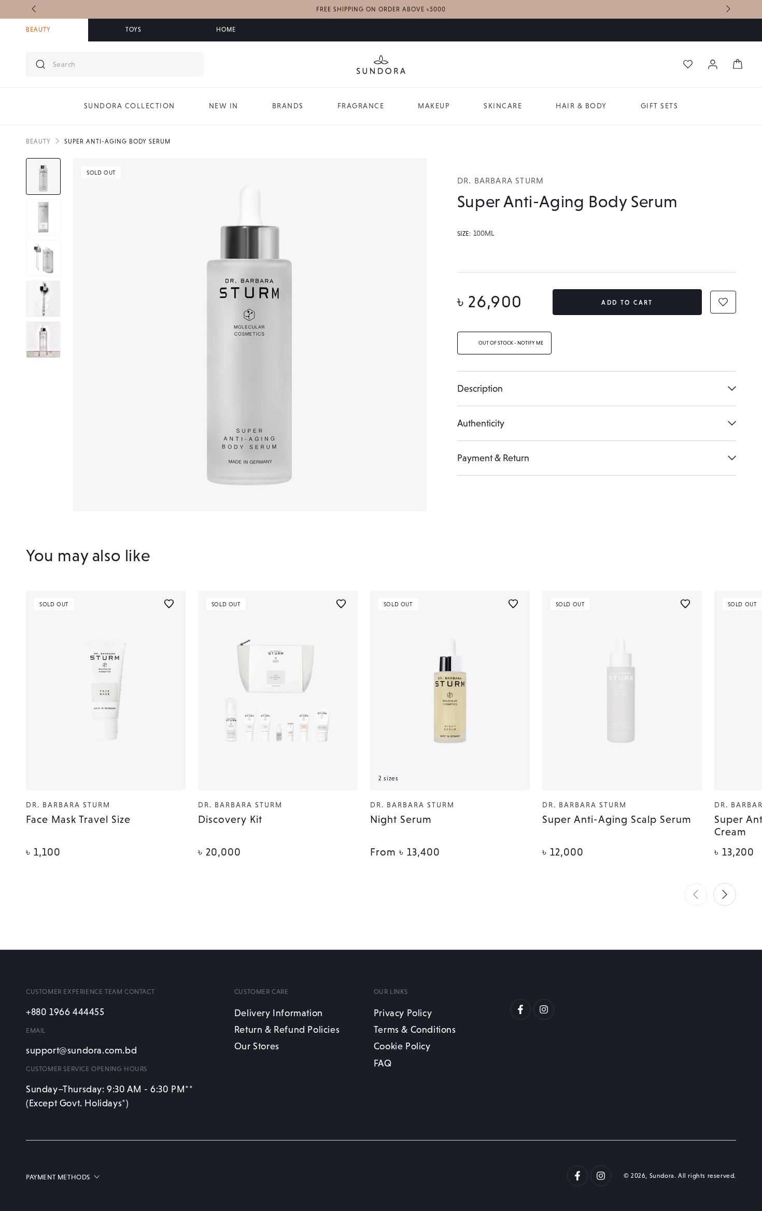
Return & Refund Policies (287, 1029)
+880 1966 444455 (65, 1011)
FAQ (383, 1063)
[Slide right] (727, 9)
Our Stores (256, 1046)
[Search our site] (40, 64)
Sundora (662, 1175)
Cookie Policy (402, 1046)
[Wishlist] (688, 64)
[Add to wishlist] (169, 603)
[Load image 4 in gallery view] (43, 299)
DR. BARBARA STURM (500, 181)
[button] (695, 894)
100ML (484, 234)
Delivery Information (278, 1012)
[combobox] (124, 64)
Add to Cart (627, 302)
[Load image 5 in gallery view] (43, 340)
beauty (38, 141)
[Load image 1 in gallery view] (43, 176)
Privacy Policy (403, 1012)
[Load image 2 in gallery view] (43, 217)
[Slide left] (35, 9)
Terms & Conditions (415, 1029)
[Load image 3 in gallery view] (43, 258)
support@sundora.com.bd (81, 1050)
